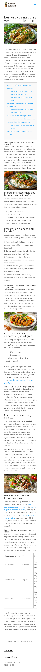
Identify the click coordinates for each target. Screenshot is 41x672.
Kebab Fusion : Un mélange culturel (19, 116)
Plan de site (8, 651)
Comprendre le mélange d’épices (23, 119)
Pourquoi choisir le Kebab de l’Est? (18, 122)
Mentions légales (10, 657)
